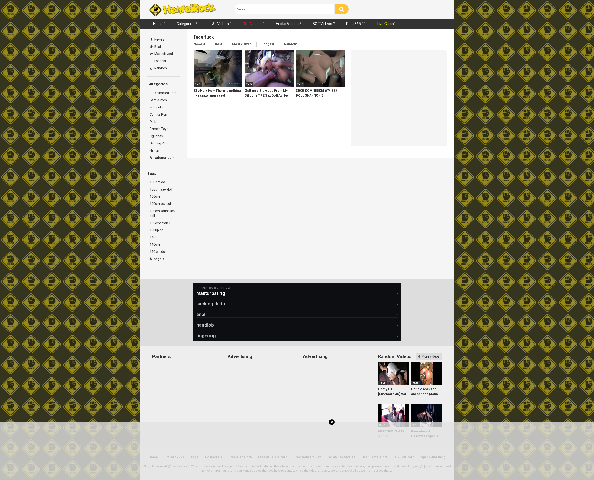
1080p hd (156, 230)
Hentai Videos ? (288, 24)
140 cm (155, 237)
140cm (155, 244)
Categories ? (187, 24)
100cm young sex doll (162, 213)
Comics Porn (159, 114)
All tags (156, 259)
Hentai (154, 150)
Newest (159, 39)
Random (160, 68)
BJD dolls (156, 107)
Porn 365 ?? (355, 24)
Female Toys (159, 129)
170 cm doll (158, 252)
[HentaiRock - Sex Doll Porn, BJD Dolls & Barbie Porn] (182, 9)
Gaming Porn (159, 143)
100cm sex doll (160, 204)
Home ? (159, 24)
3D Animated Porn (163, 93)
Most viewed (163, 54)
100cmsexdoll (160, 223)
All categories (161, 157)
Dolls (153, 122)
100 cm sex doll (161, 189)
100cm (155, 196)
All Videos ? (222, 24)
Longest (160, 61)
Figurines (156, 136)
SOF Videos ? (324, 24)
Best (157, 46)
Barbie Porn (158, 100)
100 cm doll (158, 182)
